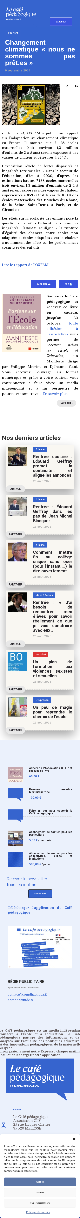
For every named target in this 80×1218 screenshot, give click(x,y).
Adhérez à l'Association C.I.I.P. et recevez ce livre (50, 769)
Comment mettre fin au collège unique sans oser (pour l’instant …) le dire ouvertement (52, 561)
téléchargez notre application (36, 1055)
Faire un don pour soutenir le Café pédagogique (50, 812)
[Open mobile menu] (54, 8)
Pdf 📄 (68, 284)
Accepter (40, 1182)
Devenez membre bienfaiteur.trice (50, 791)
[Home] (22, 26)
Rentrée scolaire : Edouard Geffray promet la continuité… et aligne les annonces (52, 466)
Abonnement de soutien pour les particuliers (50, 833)
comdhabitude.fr (20, 1000)
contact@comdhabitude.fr (28, 994)
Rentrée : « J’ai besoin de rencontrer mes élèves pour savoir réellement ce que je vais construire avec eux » (52, 616)
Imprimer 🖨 (43, 284)
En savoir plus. (55, 394)
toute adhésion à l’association (62, 328)
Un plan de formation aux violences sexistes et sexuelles (52, 668)
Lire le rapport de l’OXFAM (25, 265)
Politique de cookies (38, 1212)
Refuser (40, 1193)
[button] (74, 1139)
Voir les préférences (40, 1203)
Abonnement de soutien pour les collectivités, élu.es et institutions (50, 856)
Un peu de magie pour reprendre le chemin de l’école (52, 712)
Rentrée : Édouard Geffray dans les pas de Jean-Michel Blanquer (52, 513)
